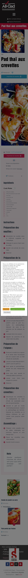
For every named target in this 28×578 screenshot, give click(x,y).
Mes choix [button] (6, 309)
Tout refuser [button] (7, 312)
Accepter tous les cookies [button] (17, 309)
